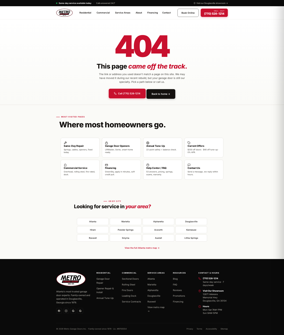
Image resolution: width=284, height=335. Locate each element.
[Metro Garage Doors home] (64, 13)
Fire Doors (127, 290)
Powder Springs (126, 230)
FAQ (175, 284)
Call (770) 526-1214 (129, 93)
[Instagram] (66, 311)
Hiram (93, 230)
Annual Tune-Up (105, 298)
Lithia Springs (191, 238)
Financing (152, 12)
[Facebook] (59, 311)
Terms (199, 329)
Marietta (125, 221)
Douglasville (191, 221)
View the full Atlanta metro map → (142, 248)
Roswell (93, 238)
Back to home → (161, 93)
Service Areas (122, 12)
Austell (158, 238)
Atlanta (92, 221)
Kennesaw (191, 230)
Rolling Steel (128, 284)
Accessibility (211, 329)
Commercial (103, 12)
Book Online (188, 12)
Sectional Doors (130, 278)
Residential (85, 12)
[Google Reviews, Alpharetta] (80, 311)
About (139, 12)
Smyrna (125, 238)
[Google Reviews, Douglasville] (73, 311)
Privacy (190, 329)
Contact (166, 12)
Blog (175, 278)
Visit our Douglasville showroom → (212, 3)
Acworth (158, 230)
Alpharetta (158, 221)
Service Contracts (131, 301)
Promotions (179, 295)
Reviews (177, 290)
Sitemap (224, 329)
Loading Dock (129, 295)
